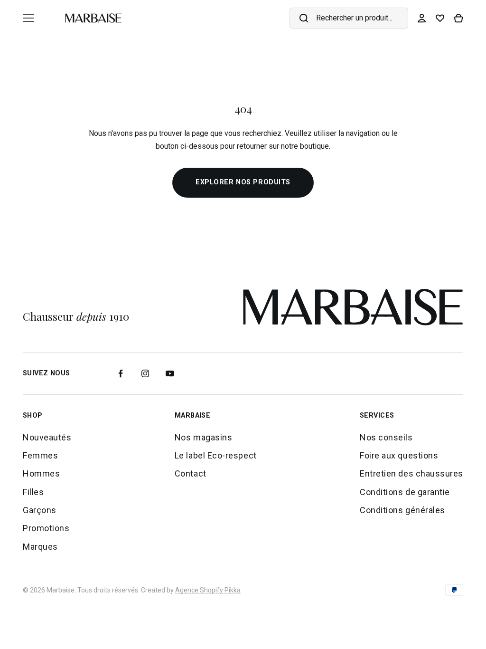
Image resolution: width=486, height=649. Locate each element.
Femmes (40, 455)
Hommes (41, 473)
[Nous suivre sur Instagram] (145, 373)
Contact (190, 473)
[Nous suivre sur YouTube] (170, 373)
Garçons (39, 510)
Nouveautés (47, 437)
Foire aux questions (399, 455)
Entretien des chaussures (411, 473)
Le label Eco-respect (216, 455)
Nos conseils (386, 437)
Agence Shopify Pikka (208, 590)
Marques (40, 547)
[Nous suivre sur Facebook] (120, 373)
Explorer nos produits (243, 182)
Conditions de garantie (405, 492)
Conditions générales (402, 510)
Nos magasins (203, 437)
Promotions (46, 528)
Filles (33, 492)
